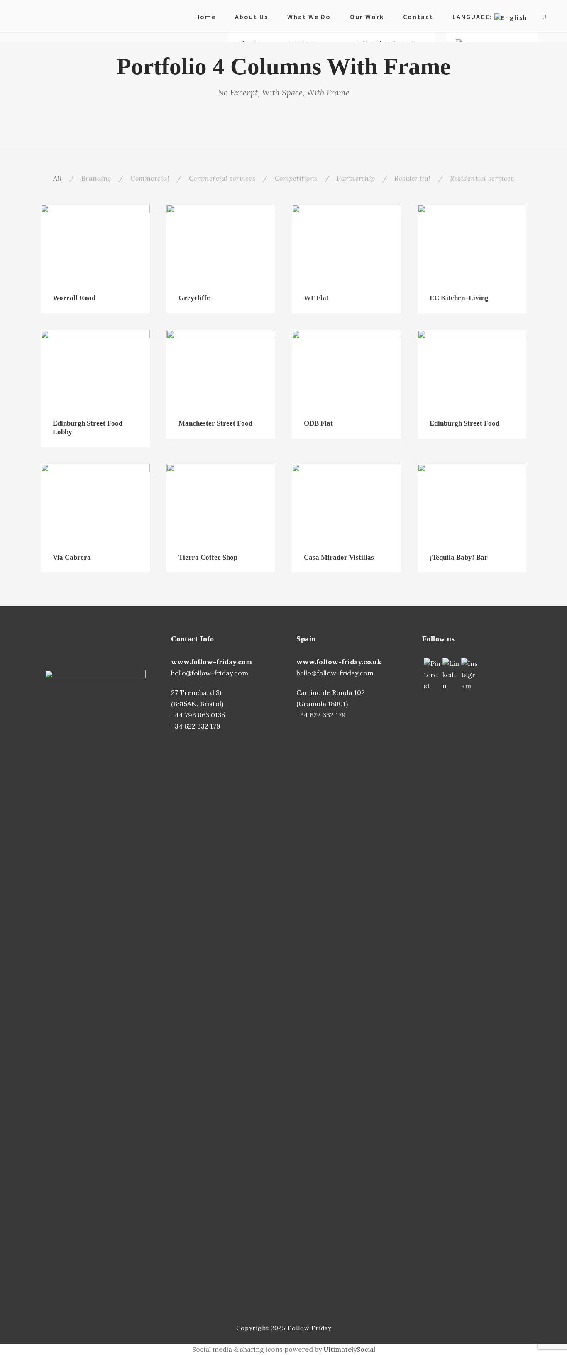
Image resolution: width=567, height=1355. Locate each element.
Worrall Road (74, 298)
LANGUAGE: (473, 16)
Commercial (149, 178)
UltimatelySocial (349, 1349)
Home (205, 16)
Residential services (482, 178)
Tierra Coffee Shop (207, 557)
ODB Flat (318, 423)
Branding (96, 178)
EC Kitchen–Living (459, 298)
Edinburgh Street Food (464, 423)
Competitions (296, 178)
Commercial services (222, 178)
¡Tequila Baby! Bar (459, 557)
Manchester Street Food (215, 423)
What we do (309, 16)
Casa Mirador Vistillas (339, 557)
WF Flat (316, 298)
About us (251, 16)
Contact (418, 16)
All (57, 178)
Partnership (356, 178)
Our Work (367, 16)
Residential (412, 178)
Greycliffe (194, 298)
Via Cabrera (72, 557)
